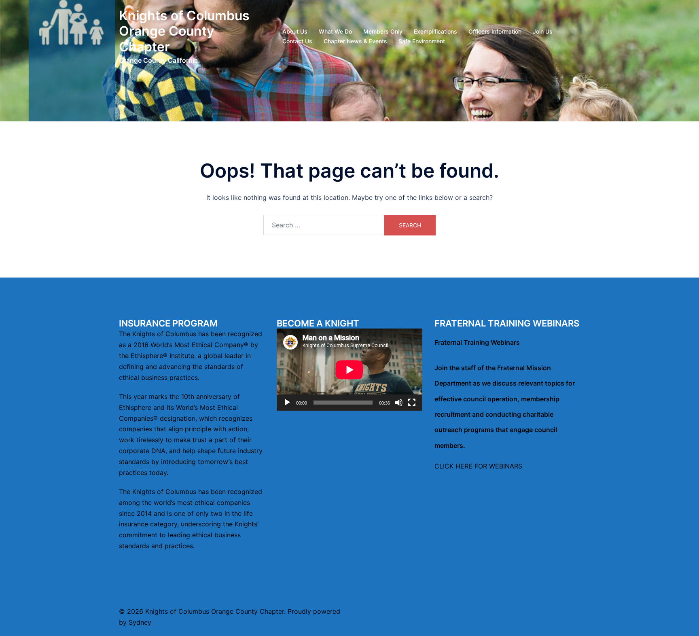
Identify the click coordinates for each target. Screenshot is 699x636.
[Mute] (399, 403)
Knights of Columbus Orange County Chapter (184, 31)
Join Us (543, 31)
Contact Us (297, 41)
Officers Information (494, 31)
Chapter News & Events (355, 41)
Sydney (140, 622)
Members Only (382, 31)
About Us (294, 31)
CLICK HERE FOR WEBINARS (478, 466)
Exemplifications (435, 31)
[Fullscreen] (412, 403)
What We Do (335, 31)
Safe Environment (421, 41)
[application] (349, 370)
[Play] (287, 403)
